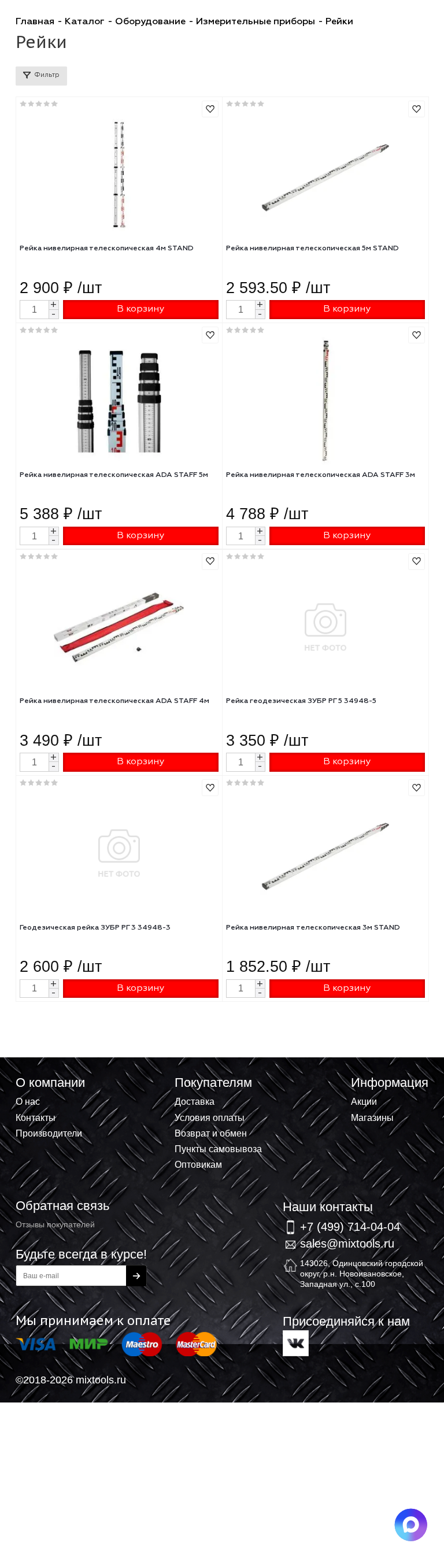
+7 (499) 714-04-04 (350, 1226)
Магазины (372, 1117)
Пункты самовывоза (218, 1148)
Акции (364, 1101)
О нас (28, 1101)
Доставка (194, 1101)
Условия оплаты (210, 1117)
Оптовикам (198, 1164)
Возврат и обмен (211, 1133)
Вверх (378, 1082)
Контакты (36, 1117)
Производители (49, 1133)
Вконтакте (296, 1343)
